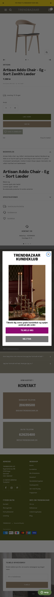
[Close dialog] (48, 254)
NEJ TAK (27, 339)
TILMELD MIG (27, 330)
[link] (27, 292)
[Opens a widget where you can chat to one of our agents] (44, 592)
